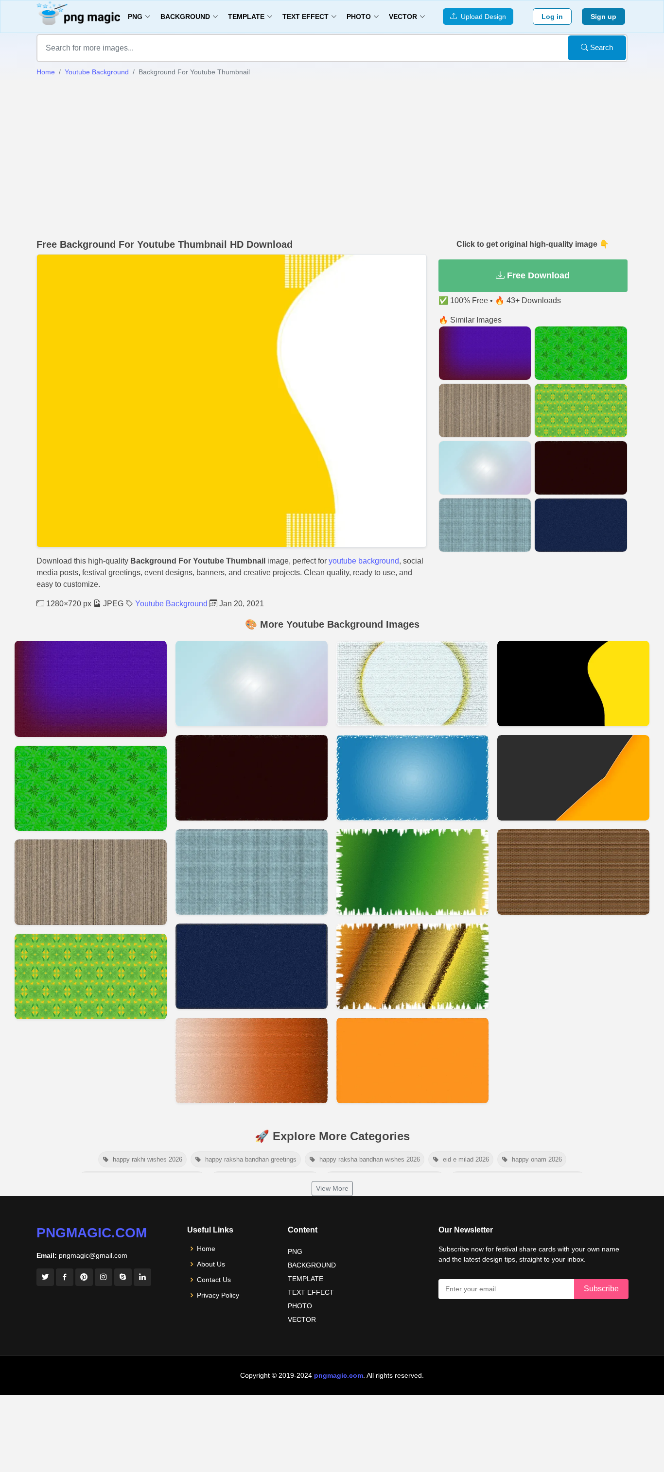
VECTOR (302, 1319)
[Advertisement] (332, 158)
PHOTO (300, 1305)
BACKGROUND (312, 1265)
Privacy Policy (218, 1295)
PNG (295, 1251)
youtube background (364, 561)
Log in (552, 16)
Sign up (603, 16)
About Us (211, 1264)
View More (332, 1188)
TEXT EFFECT (311, 1292)
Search (600, 47)
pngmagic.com (91, 1232)
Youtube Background (97, 72)
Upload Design (481, 16)
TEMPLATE (305, 1278)
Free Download (537, 275)
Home (45, 72)
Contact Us (214, 1279)
